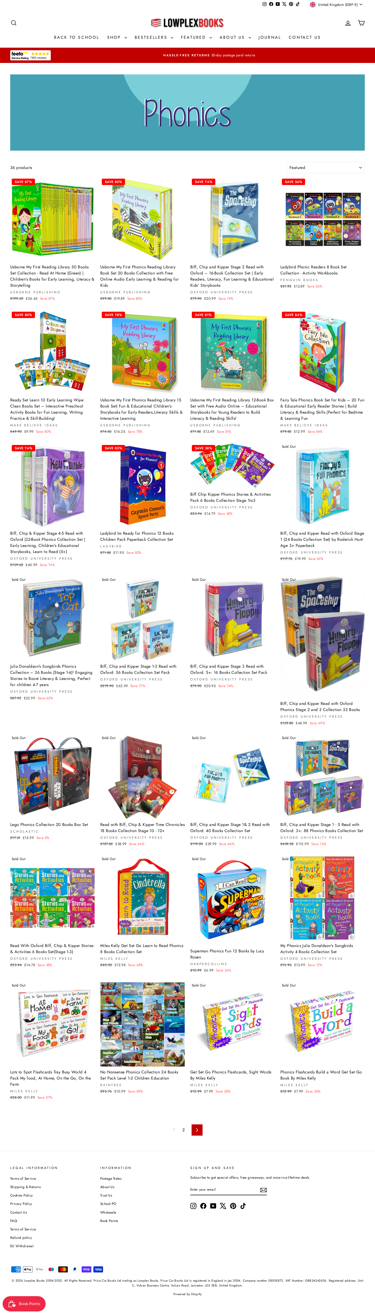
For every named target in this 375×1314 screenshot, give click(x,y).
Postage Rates (110, 1178)
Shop (115, 37)
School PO (108, 1203)
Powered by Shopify (187, 1294)
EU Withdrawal (21, 1246)
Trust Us (106, 1195)
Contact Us (305, 37)
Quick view (52, 255)
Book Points (109, 1220)
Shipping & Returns (25, 1186)
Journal (270, 37)
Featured (194, 37)
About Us (233, 37)
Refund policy (21, 1237)
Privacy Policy (21, 1203)
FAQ (13, 1220)
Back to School (76, 37)
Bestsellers (152, 37)
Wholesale (108, 1212)
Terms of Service (23, 1178)
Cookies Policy (21, 1195)
